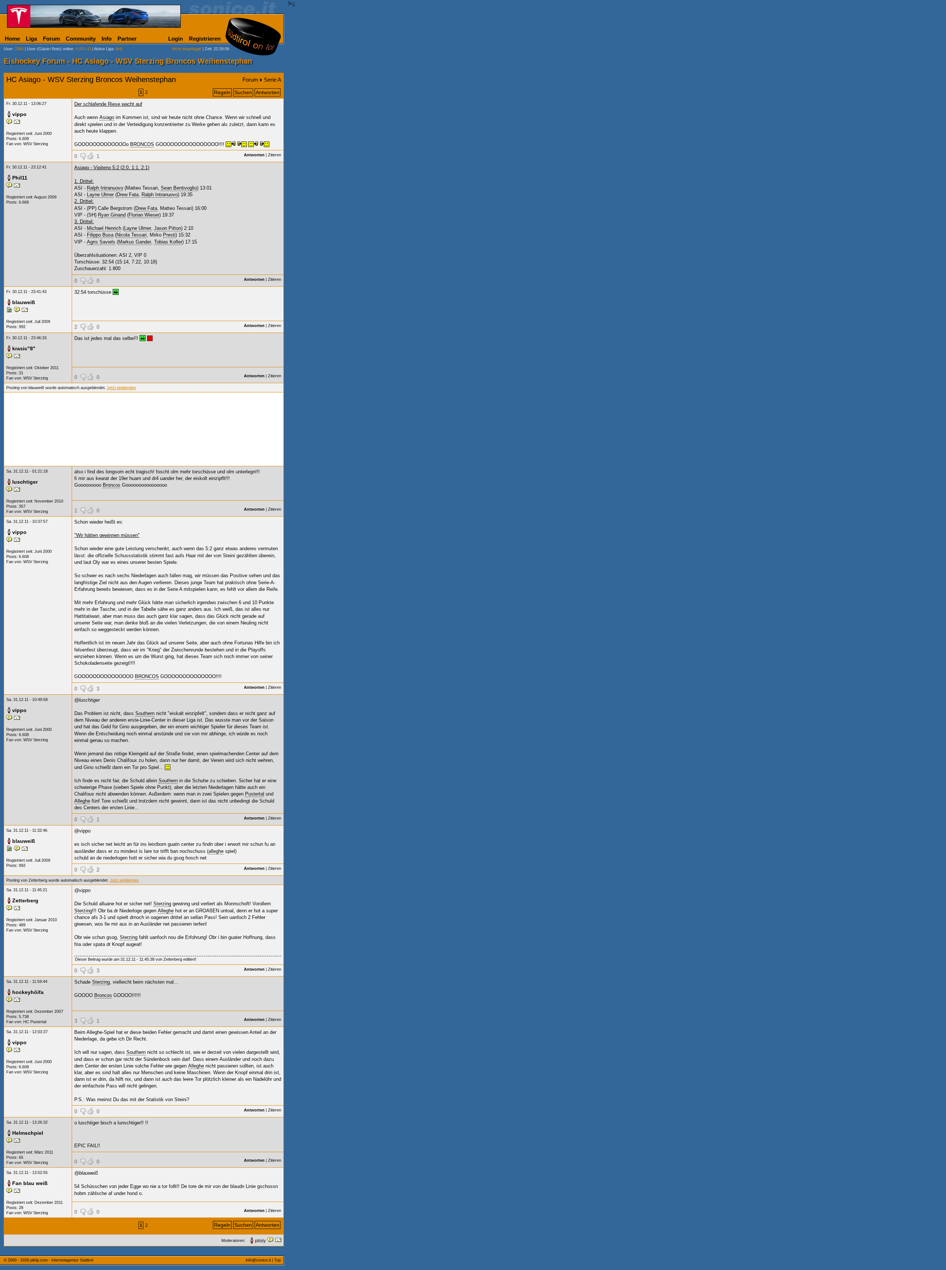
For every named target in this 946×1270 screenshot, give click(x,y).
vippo (19, 114)
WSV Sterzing (35, 144)
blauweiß (23, 302)
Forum (51, 38)
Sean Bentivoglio (179, 188)
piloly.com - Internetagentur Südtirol (61, 1260)
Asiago (106, 117)
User (8, 49)
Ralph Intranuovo (105, 188)
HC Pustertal (34, 1021)
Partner (127, 38)
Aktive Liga (103, 49)
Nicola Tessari (131, 235)
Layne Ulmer (100, 194)
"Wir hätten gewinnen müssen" (107, 535)
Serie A (272, 79)
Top (277, 1260)
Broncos (111, 485)
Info (107, 38)
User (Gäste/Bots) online (50, 49)
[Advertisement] (143, 429)
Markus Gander (134, 242)
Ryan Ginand (112, 215)
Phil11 (19, 178)
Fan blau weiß (30, 1183)
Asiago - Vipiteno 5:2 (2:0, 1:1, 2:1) (111, 167)
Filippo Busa (100, 235)
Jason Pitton (167, 228)
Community (81, 38)
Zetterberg (25, 900)
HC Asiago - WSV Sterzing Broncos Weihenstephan (91, 79)
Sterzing (162, 903)
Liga (31, 38)
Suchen (243, 92)
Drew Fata (128, 194)
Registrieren (205, 38)
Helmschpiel (27, 1133)
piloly (260, 1240)
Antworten (267, 92)
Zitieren (274, 155)
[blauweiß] (10, 311)
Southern (144, 713)
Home (12, 38)
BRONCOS (142, 144)
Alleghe (82, 801)
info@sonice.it (258, 1260)
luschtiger (25, 482)
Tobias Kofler (168, 242)
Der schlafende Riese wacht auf (108, 104)
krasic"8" (23, 348)
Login (175, 38)
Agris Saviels (101, 242)
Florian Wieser (144, 215)
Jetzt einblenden (121, 387)
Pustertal (254, 794)
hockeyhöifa (28, 992)
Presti (169, 235)
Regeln (222, 92)
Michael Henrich (104, 228)
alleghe (216, 851)
